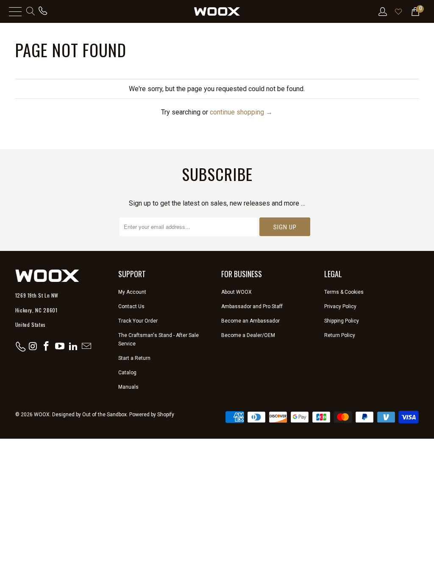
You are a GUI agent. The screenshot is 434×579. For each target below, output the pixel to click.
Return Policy (339, 335)
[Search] (30, 11)
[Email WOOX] (87, 346)
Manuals (128, 387)
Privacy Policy (340, 306)
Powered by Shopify (151, 415)
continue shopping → (241, 112)
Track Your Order (138, 321)
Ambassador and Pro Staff (252, 306)
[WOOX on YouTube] (60, 346)
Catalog (127, 373)
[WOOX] (217, 11)
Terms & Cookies (344, 292)
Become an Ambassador (250, 321)
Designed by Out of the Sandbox (89, 415)
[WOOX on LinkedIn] (73, 346)
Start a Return (134, 358)
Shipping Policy (341, 321)
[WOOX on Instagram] (33, 346)
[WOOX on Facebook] (46, 346)
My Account (132, 292)
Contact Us (131, 306)
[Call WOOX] (42, 11)
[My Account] (382, 11)
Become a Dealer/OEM (248, 335)
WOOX (42, 415)
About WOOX (236, 292)
